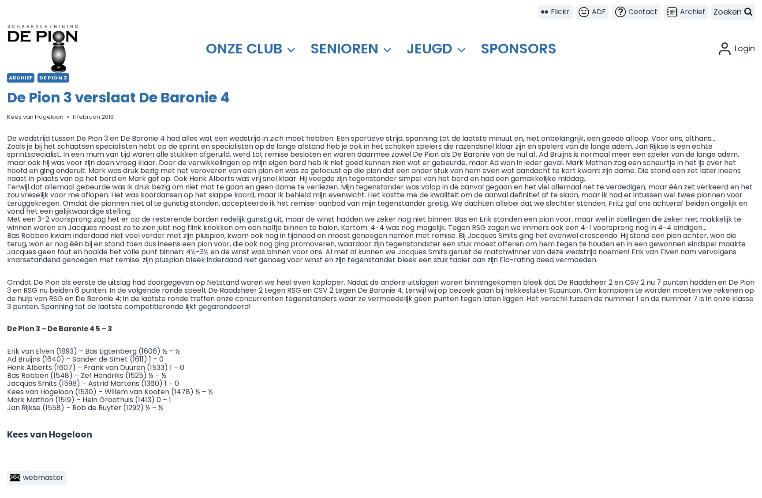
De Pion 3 (53, 77)
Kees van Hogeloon (35, 117)
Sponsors (519, 48)
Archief (21, 77)
